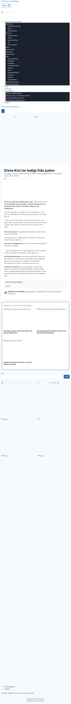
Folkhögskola (11, 63)
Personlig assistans (12, 44)
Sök (2, 373)
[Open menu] (3, 111)
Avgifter (9, 37)
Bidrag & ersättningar (13, 40)
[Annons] (35, 117)
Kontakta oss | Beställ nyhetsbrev (14, 93)
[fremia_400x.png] (17, 398)
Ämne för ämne (9, 51)
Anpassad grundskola (13, 58)
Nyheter (59, 173)
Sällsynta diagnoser (12, 30)
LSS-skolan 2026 (10, 49)
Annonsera (7, 88)
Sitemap (7, 689)
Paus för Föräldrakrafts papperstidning (15, 98)
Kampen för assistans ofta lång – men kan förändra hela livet (18, 363)
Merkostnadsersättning (13, 72)
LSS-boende (11, 74)
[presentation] (19, 318)
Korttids (9, 70)
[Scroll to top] (4, 697)
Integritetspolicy (9, 686)
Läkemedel (10, 77)
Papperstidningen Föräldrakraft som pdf (15, 100)
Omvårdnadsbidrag (12, 79)
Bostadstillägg (11, 61)
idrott (8, 286)
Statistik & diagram (10, 54)
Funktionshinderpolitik (13, 65)
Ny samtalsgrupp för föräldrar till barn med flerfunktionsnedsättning (51, 332)
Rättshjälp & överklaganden (14, 26)
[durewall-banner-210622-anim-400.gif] (54, 434)
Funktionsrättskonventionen (12, 82)
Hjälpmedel (10, 68)
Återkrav (10, 28)
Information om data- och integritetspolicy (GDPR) (18, 95)
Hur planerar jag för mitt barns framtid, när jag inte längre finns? (18, 332)
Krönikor (8, 47)
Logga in (7, 102)
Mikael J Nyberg (12, 173)
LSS (9, 42)
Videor (6, 86)
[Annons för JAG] (54, 383)
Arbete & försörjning (12, 35)
